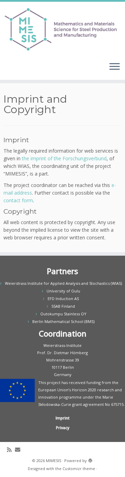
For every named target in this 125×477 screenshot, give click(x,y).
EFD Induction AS (63, 298)
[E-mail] (19, 449)
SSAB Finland (63, 306)
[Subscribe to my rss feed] (11, 449)
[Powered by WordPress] (90, 459)
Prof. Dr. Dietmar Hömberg (62, 352)
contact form (18, 200)
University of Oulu (63, 290)
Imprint (62, 417)
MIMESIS (53, 460)
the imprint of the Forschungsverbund (64, 158)
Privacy (62, 427)
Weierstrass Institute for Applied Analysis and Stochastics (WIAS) (63, 283)
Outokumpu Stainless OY (63, 313)
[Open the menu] (114, 67)
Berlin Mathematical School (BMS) (63, 321)
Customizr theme (78, 468)
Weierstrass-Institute (62, 345)
